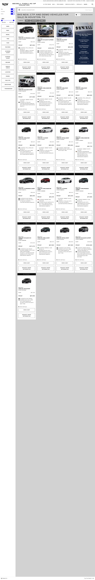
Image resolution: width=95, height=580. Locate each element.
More (85, 4)
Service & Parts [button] (69, 4)
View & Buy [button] (26, 62)
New (2, 9)
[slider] (2, 20)
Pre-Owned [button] (60, 4)
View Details (23, 59)
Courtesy (3, 11)
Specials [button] (79, 4)
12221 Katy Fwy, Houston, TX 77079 (76, 0)
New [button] (53, 4)
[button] (92, 4)
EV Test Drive (47, 4)
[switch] (8, 9)
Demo (2, 13)
